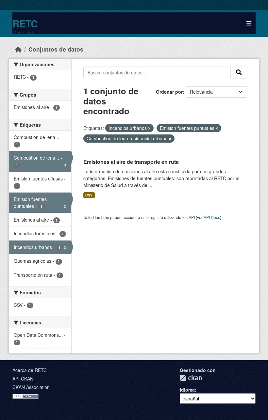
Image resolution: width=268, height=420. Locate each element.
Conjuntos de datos (55, 49)
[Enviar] (238, 72)
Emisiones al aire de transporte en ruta (131, 161)
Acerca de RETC (29, 370)
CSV (88, 195)
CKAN (191, 377)
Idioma (187, 389)
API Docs (212, 217)
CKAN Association (31, 387)
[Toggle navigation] (249, 23)
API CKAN (22, 378)
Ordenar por (169, 91)
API (192, 217)
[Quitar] (149, 128)
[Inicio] (18, 49)
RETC (25, 23)
